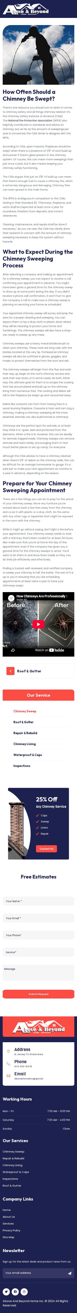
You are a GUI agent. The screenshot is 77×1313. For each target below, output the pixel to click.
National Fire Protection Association (30, 120)
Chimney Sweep (24, 711)
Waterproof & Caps (27, 755)
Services (8, 1223)
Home (7, 1210)
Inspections (21, 766)
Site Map (8, 1237)
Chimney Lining (24, 744)
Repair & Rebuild (25, 733)
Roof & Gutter (29, 671)
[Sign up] (70, 1274)
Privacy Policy (11, 1230)
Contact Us (46, 848)
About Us (9, 1217)
